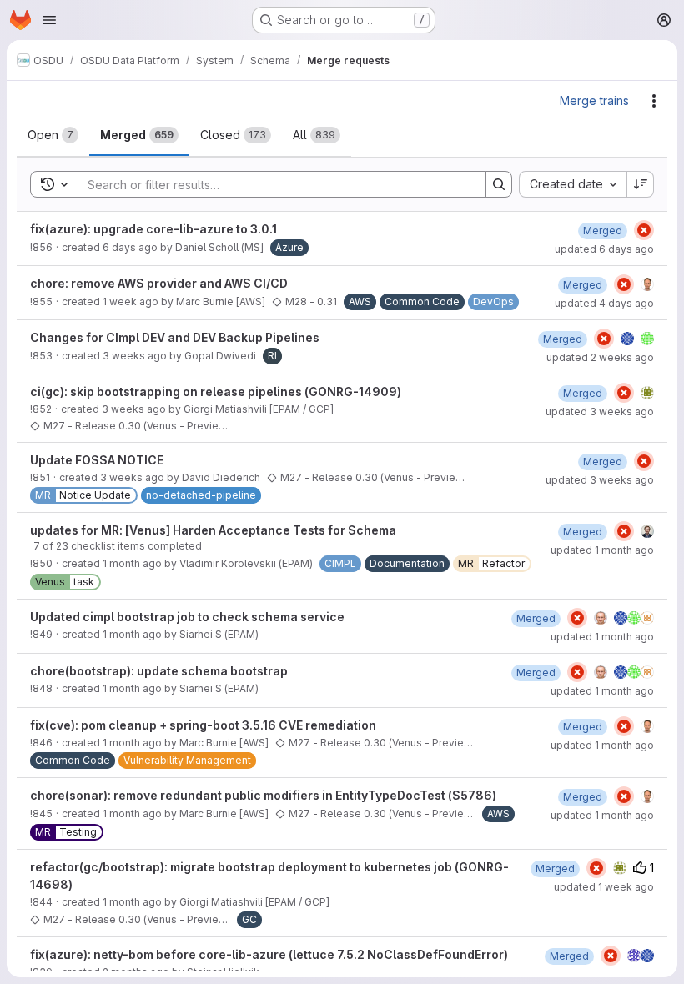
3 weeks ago (135, 355)
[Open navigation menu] (49, 20)
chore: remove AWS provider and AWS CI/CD (159, 283)
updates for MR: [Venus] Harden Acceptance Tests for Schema (213, 530)
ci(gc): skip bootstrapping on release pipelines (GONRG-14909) (215, 391)
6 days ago (130, 247)
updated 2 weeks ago (600, 357)
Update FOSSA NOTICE (96, 460)
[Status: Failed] (644, 230)
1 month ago (132, 563)
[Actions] (654, 101)
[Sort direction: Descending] (640, 184)
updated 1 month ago (602, 550)
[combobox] (572, 184)
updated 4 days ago (604, 303)
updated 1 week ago (604, 887)
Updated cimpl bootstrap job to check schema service (187, 617)
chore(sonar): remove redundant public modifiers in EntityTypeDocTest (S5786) (263, 795)
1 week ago (130, 301)
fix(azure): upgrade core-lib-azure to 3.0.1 (153, 229)
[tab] (53, 135)
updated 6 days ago (604, 249)
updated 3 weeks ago (600, 411)
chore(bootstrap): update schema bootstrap (159, 671)
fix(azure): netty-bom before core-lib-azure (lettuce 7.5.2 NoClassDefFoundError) (269, 954)
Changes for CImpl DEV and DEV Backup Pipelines (174, 337)
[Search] (498, 184)
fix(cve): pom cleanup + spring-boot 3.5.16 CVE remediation (203, 725)
